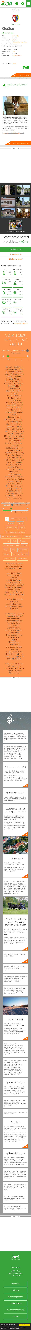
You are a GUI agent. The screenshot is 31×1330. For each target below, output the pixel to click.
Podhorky (10, 450)
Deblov (16, 386)
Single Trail (15, 554)
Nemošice (8, 438)
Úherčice (9, 491)
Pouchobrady (19, 453)
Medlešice (10, 426)
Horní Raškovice (14, 400)
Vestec (13, 495)
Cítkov (10, 386)
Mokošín (10, 433)
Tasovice (17, 483)
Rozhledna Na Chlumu (13, 587)
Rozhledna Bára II (14, 580)
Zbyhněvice (17, 498)
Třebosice (9, 486)
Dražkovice (10, 391)
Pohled (18, 450)
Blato (7, 369)
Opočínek (18, 443)
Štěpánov (20, 476)
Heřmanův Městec (14, 395)
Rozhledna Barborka (14, 563)
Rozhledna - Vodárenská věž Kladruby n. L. (14, 664)
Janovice (19, 402)
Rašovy (13, 460)
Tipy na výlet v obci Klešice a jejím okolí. (13, 133)
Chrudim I (9, 381)
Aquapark (11, 523)
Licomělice (11, 422)
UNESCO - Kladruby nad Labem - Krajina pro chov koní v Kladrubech (14, 656)
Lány (18, 417)
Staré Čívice (13, 472)
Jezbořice (17, 407)
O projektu (15, 1284)
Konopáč (18, 410)
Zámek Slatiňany (13, 590)
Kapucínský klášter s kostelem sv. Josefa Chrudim (14, 575)
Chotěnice (17, 376)
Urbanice (17, 491)
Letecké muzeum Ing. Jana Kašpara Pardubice (14, 567)
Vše (7, 519)
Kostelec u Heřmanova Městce (14, 413)
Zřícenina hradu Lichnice (14, 613)
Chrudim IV (18, 383)
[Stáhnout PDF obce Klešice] (24, 67)
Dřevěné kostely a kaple (11, 545)
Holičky (10, 398)
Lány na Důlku (10, 419)
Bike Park (6, 554)
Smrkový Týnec (13, 467)
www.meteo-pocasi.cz (20, 323)
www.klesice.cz (17, 55)
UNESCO (20, 523)
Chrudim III (8, 383)
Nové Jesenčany (14, 441)
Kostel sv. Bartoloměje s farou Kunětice (14, 631)
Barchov (9, 367)
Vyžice (9, 498)
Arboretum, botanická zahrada (10, 537)
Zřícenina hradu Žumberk (14, 638)
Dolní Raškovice (14, 388)
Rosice (20, 460)
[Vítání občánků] (23, 213)
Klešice (8, 28)
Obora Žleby (14, 644)
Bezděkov (17, 367)
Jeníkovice (18, 405)
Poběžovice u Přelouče (13, 448)
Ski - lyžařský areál (11, 528)
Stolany (15, 479)
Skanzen (22, 528)
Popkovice (8, 453)
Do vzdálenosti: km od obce (13, 350)
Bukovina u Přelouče (14, 372)
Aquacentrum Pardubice (14, 592)
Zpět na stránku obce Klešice (22, 143)
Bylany (7, 374)
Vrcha (20, 495)
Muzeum (24, 554)
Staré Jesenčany (14, 474)
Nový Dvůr (9, 443)
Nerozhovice (18, 438)
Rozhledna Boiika (13, 623)
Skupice (9, 464)
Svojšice (10, 483)
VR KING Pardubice (13, 582)
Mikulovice (9, 431)
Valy (7, 493)
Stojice (8, 479)
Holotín (17, 398)
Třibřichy (18, 486)
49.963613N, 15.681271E (19, 42)
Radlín (7, 460)
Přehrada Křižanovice (14, 620)
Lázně (13, 550)
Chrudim (14, 40)
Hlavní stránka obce (25, 75)
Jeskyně (6, 550)
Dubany (14, 393)
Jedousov (9, 405)
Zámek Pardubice (14, 604)
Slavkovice (17, 464)
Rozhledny (26, 537)
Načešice (13, 436)
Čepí (21, 374)
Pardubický (15, 36)
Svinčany (10, 481)
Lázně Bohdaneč (13, 618)
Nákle (14, 64)
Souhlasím (24, 1325)
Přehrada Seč (13, 625)
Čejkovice (14, 374)
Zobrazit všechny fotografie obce (15, 231)
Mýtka (6, 436)
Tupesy (9, 488)
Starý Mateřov (9, 476)
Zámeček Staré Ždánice (15, 668)
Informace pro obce (15, 1297)
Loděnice (17, 424)
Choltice (9, 376)
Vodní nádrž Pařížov (14, 651)
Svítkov (18, 481)
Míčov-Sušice (17, 429)
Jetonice (10, 407)
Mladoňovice (19, 431)
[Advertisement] (15, 166)
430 (14, 51)
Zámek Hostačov (14, 670)
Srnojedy (18, 469)
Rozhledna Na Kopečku (14, 585)
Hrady (8, 541)
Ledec (20, 419)
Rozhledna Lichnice (14, 616)
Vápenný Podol (16, 493)
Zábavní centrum (9, 559)
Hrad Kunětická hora (14, 635)
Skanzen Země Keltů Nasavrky (14, 648)
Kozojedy (11, 417)
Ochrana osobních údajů (15, 1310)
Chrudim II (18, 381)
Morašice (18, 433)
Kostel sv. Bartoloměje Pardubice (14, 600)
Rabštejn (19, 455)
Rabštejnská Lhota (14, 457)
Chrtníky (9, 379)
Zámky (15, 541)
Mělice (18, 426)
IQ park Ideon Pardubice (14, 594)
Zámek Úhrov (14, 673)
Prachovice (10, 455)
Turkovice (17, 488)
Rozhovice (10, 462)
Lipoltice (9, 424)
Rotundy (24, 545)
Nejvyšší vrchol (22, 550)
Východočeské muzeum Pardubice (14, 607)
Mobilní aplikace (15, 1303)
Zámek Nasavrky (13, 628)
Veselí (7, 495)
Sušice (21, 479)
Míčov (8, 429)
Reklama (15, 1290)
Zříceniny (22, 541)
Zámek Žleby (14, 642)
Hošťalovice (10, 402)
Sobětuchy (10, 469)
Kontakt (16, 1316)
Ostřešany (14, 445)
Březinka (13, 369)
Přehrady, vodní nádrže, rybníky (15, 532)
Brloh (20, 369)
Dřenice (19, 391)
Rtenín (18, 462)
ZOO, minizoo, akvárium (18, 519)
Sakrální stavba (22, 559)
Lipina (18, 422)
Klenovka (9, 410)
